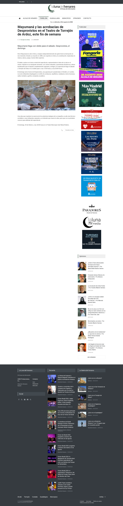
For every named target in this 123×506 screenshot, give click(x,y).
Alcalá (20, 497)
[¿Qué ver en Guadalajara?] (82, 415)
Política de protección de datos (87, 502)
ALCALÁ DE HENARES (30, 18)
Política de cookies (97, 501)
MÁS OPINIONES (92, 357)
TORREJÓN (43, 18)
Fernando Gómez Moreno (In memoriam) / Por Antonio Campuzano (96, 277)
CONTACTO (87, 18)
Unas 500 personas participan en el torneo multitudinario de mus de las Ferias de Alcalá (66, 412)
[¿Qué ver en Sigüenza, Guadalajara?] (82, 406)
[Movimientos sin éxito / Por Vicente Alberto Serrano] (82, 324)
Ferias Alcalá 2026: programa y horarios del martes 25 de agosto (66, 447)
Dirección (35, 385)
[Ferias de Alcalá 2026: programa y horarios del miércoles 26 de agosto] (52, 438)
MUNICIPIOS (66, 18)
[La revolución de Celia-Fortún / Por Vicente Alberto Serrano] (82, 289)
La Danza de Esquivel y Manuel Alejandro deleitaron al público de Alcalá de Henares (66, 377)
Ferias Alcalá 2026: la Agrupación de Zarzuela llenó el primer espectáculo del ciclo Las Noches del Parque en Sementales (66, 460)
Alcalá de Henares (62, 382)
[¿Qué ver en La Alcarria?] (82, 380)
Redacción (35, 383)
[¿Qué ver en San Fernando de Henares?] (82, 389)
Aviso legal (88, 501)
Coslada (34, 497)
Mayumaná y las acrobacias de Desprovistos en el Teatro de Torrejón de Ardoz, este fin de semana (45, 30)
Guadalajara (44, 497)
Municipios (53, 497)
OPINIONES (77, 18)
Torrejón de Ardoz (25, 39)
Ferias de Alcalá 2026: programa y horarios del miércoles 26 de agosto (65, 436)
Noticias (69, 430)
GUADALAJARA (55, 18)
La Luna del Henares (28, 501)
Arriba (101, 497)
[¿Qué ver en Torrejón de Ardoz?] (82, 398)
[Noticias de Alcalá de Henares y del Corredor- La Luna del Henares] (61, 10)
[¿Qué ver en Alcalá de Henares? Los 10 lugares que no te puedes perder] (82, 423)
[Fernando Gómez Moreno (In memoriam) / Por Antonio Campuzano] (82, 278)
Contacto (82, 501)
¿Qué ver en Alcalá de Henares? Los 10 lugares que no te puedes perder (96, 423)
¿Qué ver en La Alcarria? (95, 378)
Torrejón (27, 497)
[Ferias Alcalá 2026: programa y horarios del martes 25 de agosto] (52, 449)
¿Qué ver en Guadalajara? (95, 412)
